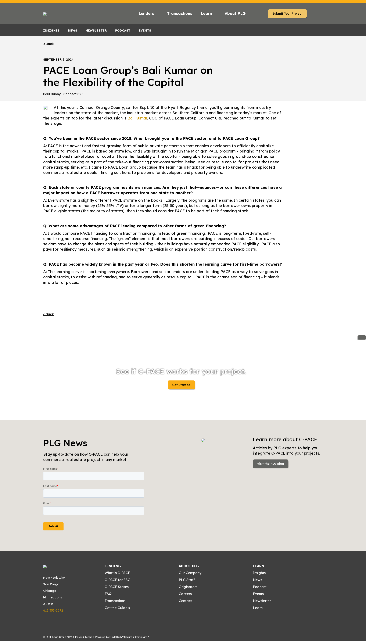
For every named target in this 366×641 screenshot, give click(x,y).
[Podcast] (261, 617)
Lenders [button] (146, 13)
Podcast (122, 30)
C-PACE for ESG (117, 580)
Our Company (190, 573)
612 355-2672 (53, 610)
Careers (185, 594)
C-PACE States (117, 587)
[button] (256, 14)
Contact (185, 601)
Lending (113, 566)
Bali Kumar (137, 118)
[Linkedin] (267, 617)
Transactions (179, 13)
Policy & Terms (83, 636)
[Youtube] (254, 617)
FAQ (108, 594)
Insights (51, 30)
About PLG (189, 566)
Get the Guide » (117, 608)
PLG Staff (187, 580)
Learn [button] (206, 13)
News (72, 30)
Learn (258, 566)
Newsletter (96, 30)
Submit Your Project (287, 13)
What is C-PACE (117, 573)
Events (145, 30)
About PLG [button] (235, 13)
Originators (188, 587)
